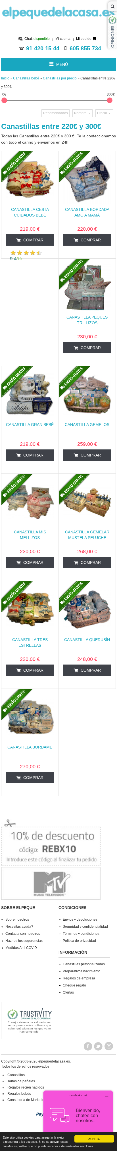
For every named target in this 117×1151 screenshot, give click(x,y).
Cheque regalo (74, 985)
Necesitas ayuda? (19, 927)
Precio (102, 113)
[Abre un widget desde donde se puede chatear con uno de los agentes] (78, 1118)
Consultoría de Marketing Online (32, 1100)
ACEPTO (94, 1139)
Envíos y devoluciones (80, 919)
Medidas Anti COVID (21, 948)
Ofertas (68, 992)
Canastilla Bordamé (29, 747)
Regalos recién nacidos (25, 1087)
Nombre (80, 113)
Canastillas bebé (26, 78)
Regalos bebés (19, 1094)
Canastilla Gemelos (87, 424)
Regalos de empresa (79, 978)
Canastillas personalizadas (84, 964)
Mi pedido (84, 39)
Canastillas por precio (60, 78)
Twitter (98, 1047)
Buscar (112, 6)
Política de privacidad (79, 941)
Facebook (88, 1047)
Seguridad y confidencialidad (85, 927)
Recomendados (55, 113)
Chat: (37, 39)
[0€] (4, 100)
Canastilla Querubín (87, 639)
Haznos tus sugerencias (24, 941)
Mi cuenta (62, 39)
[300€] (109, 100)
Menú (62, 64)
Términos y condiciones (81, 934)
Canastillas (16, 1075)
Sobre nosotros (17, 919)
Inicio (5, 78)
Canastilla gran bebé (30, 424)
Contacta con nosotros (22, 934)
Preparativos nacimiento (81, 971)
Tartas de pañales (21, 1081)
